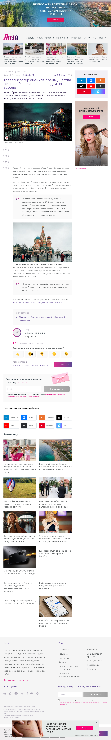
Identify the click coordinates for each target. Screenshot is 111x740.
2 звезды (57, 75)
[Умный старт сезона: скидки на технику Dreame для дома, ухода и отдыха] (34, 49)
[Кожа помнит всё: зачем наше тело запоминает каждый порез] (98, 49)
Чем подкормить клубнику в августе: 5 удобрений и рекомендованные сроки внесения (17, 586)
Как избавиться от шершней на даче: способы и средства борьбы (55, 553)
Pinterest (49, 425)
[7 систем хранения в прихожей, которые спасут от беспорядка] (19, 596)
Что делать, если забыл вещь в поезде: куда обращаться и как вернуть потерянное (19, 538)
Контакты (64, 658)
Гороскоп (76, 37)
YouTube (14, 425)
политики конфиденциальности (17, 396)
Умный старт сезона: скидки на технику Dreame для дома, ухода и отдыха (34, 60)
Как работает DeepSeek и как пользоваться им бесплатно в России (54, 623)
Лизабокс (92, 649)
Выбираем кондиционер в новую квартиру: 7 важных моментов (53, 585)
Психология (62, 37)
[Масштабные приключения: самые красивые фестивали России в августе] (19, 487)
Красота (49, 37)
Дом (86, 37)
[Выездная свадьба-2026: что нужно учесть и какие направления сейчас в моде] (55, 487)
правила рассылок (34, 396)
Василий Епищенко (12, 75)
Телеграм (15, 417)
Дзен (31, 425)
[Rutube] (81, 86)
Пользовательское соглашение (68, 667)
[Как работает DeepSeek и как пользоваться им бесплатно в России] (55, 606)
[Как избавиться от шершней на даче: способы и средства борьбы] (55, 547)
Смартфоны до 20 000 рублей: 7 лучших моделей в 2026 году (19, 572)
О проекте (64, 649)
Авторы (62, 662)
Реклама (63, 653)
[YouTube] (91, 86)
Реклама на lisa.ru (81, 168)
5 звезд (64, 75)
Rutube (66, 417)
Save (7, 138)
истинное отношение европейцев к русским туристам (37, 302)
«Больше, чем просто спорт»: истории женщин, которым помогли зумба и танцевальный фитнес (54, 60)
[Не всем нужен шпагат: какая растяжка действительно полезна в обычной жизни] (13, 49)
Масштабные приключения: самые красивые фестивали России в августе (17, 504)
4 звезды (62, 75)
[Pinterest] (84, 91)
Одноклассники (50, 417)
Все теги (91, 669)
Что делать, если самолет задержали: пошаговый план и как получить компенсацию (55, 538)
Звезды (30, 37)
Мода (40, 37)
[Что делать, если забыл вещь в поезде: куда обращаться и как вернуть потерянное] (19, 522)
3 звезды (60, 75)
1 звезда (55, 75)
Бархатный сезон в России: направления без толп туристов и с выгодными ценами (76, 60)
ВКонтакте (33, 417)
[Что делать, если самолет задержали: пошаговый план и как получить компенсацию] (55, 522)
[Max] (98, 91)
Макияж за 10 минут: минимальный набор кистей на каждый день (43, 318)
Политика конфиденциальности (70, 674)
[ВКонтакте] (91, 80)
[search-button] (94, 38)
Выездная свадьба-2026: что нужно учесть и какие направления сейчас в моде (54, 504)
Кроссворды (93, 664)
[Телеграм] (81, 80)
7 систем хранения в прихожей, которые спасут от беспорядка (19, 602)
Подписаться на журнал (14, 680)
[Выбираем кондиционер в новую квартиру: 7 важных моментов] (55, 579)
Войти (102, 37)
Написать (64, 364)
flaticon (17, 717)
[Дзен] (100, 86)
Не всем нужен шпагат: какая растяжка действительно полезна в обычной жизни (13, 60)
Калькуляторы (94, 660)
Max (65, 425)
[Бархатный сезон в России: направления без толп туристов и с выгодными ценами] (77, 49)
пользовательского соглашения (55, 394)
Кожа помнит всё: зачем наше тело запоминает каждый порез (98, 59)
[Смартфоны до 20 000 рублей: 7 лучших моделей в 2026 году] (19, 557)
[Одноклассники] (100, 80)
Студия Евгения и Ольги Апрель (23, 715)
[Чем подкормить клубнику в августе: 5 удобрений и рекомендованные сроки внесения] (19, 579)
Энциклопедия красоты (94, 655)
